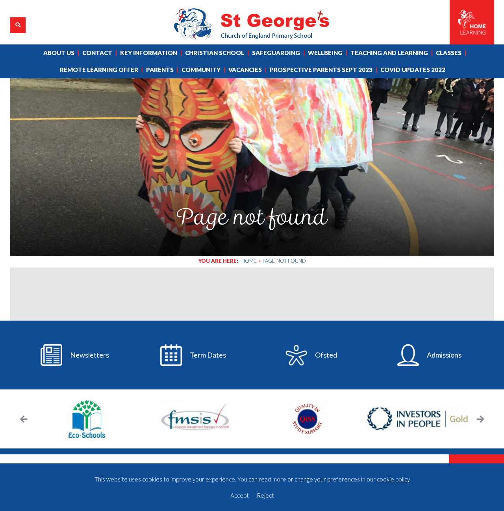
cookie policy (393, 479)
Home (249, 261)
